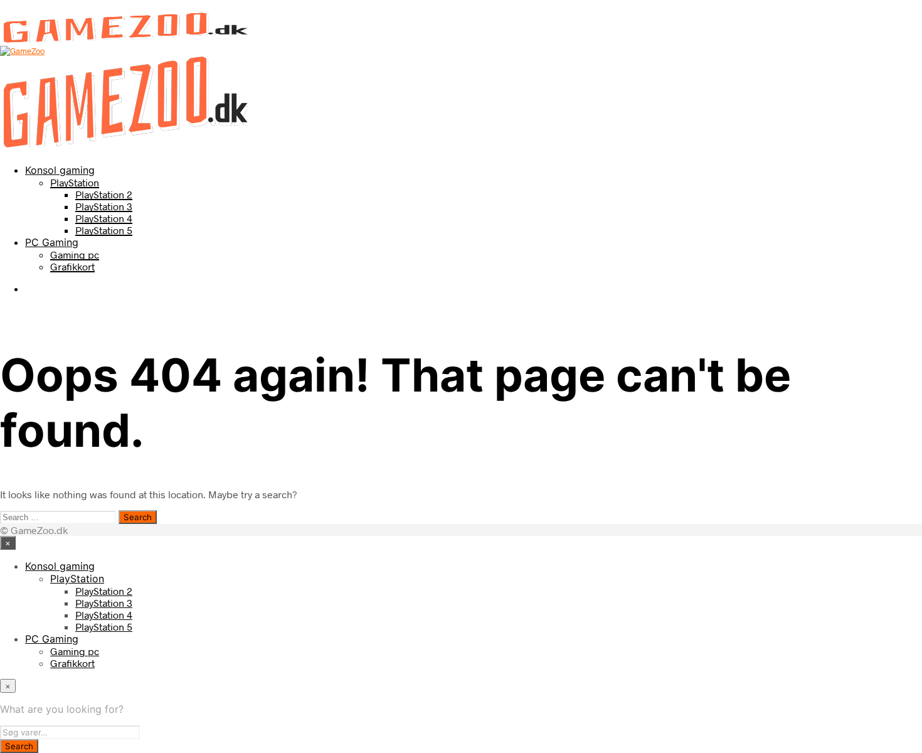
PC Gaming (51, 242)
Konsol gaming (60, 170)
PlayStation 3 (103, 206)
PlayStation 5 (103, 230)
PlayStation (74, 182)
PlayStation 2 (103, 194)
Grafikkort (72, 266)
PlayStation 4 (103, 218)
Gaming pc (74, 254)
